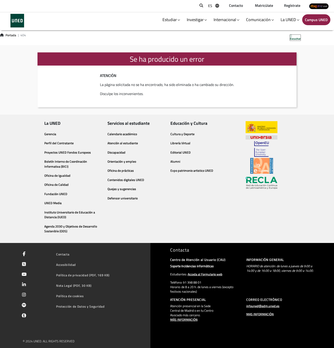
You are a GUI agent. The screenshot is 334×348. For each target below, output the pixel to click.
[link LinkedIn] (23, 285)
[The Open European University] (261, 149)
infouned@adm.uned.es (262, 306)
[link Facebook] (23, 254)
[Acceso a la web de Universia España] (261, 137)
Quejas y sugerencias (121, 188)
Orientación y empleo (121, 161)
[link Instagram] (23, 295)
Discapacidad (116, 152)
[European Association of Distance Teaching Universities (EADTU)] (261, 166)
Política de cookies (70, 296)
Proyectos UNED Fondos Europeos (67, 152)
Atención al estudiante (122, 143)
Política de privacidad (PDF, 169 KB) (83, 275)
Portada (10, 35)
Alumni (175, 161)
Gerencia (50, 134)
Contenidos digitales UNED (125, 179)
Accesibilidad (66, 264)
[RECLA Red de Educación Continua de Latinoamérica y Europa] (261, 182)
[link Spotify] (23, 305)
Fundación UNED (55, 193)
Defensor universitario (122, 198)
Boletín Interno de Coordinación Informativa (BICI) (65, 164)
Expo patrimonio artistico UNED (191, 170)
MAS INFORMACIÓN (260, 314)
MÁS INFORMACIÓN (184, 319)
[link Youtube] (23, 274)
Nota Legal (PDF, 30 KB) (74, 285)
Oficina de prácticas (120, 170)
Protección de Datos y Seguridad (80, 306)
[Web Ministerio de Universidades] (261, 127)
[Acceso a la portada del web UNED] (17, 20)
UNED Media (53, 203)
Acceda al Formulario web (205, 274)
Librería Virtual (180, 143)
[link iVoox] (23, 316)
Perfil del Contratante (59, 143)
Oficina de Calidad (56, 184)
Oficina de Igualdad (57, 175)
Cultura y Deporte (182, 134)
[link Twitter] (23, 264)
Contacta (63, 254)
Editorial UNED (180, 152)
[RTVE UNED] (319, 6)
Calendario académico (122, 134)
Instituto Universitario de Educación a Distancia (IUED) (69, 215)
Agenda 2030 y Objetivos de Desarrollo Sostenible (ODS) (70, 229)
